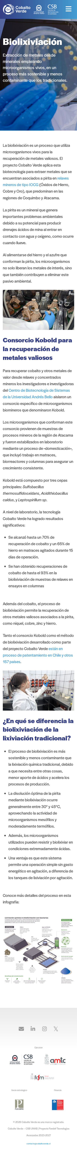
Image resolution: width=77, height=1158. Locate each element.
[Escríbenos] (21, 1028)
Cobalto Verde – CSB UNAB (18, 9)
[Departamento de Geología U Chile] (38, 1079)
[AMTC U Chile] (51, 1061)
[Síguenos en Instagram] (44, 1028)
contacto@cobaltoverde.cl (38, 1143)
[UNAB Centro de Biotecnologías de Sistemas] (22, 1061)
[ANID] (58, 1105)
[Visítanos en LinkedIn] (33, 1028)
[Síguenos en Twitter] (55, 1028)
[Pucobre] (19, 1106)
